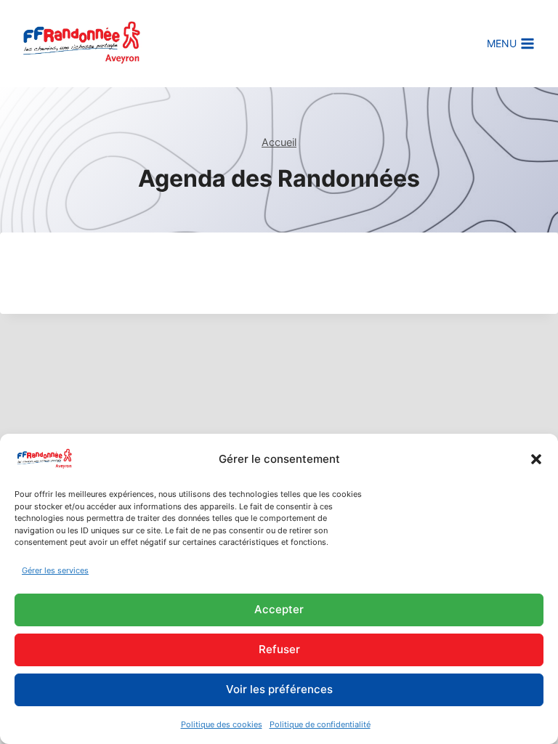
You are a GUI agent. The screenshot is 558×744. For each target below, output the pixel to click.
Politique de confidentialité (320, 724)
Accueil (279, 142)
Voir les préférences (279, 689)
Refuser (279, 649)
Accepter (279, 609)
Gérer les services (55, 570)
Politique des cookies (221, 724)
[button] (536, 459)
